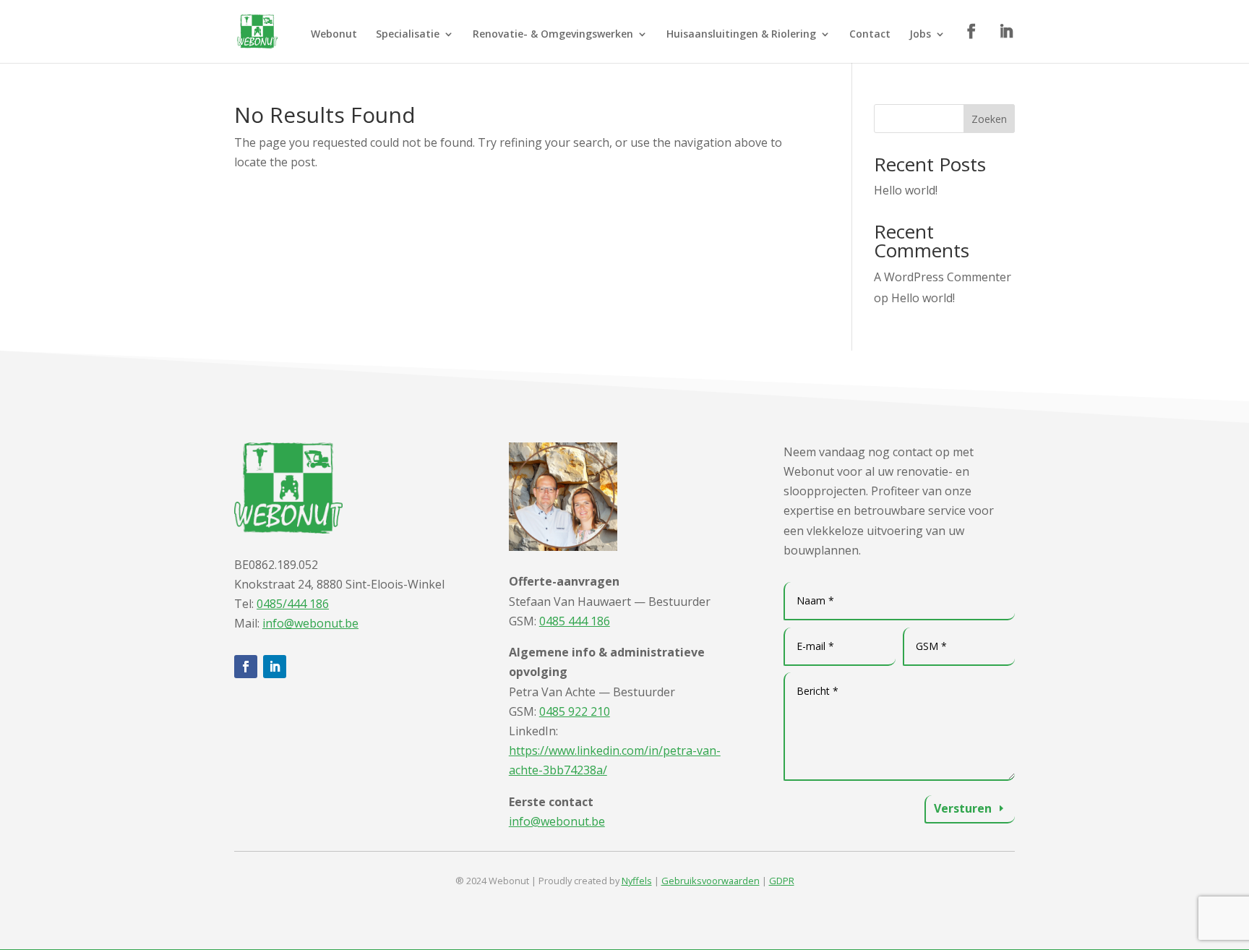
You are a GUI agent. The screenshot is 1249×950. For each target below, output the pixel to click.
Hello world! (905, 190)
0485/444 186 (293, 604)
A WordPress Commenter (942, 277)
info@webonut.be (310, 623)
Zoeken (989, 119)
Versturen (963, 808)
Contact (869, 34)
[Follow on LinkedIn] (274, 666)
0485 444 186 (574, 621)
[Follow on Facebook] (245, 666)
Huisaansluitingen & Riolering (741, 34)
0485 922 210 (574, 711)
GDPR (781, 880)
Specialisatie (407, 34)
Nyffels (637, 880)
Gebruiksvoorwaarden (710, 880)
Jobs (920, 34)
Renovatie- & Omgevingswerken (553, 34)
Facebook (972, 36)
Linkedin (1007, 36)
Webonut (334, 34)
